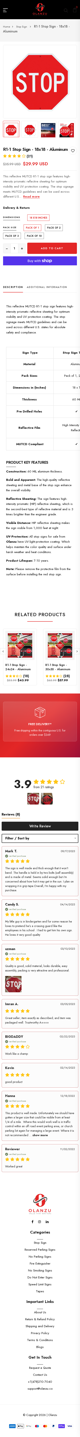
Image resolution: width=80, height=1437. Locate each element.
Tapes (40, 1291)
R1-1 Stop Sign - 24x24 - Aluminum (18, 667)
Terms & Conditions (40, 1340)
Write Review (40, 826)
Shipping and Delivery (40, 1326)
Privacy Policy (40, 1333)
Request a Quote (40, 1368)
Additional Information (47, 287)
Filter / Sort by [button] (17, 838)
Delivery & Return (16, 208)
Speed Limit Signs (40, 1284)
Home (6, 27)
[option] (40, 81)
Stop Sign (22, 27)
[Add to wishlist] (73, 150)
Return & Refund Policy (40, 1319)
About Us (40, 1312)
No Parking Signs (40, 1256)
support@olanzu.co (40, 1388)
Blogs (40, 1347)
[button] (18, 156)
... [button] (38, 1135)
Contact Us (40, 1375)
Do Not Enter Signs (40, 1277)
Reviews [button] (11, 814)
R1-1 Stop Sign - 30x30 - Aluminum (57, 667)
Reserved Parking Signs (40, 1249)
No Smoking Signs (40, 1270)
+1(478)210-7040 (40, 1381)
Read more (31, 196)
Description (13, 287)
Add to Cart (52, 248)
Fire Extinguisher (40, 1263)
